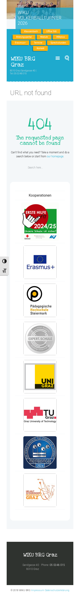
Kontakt (40, 48)
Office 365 (51, 31)
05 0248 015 (57, 565)
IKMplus (60, 37)
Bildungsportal (24, 37)
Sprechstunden (58, 43)
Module (44, 37)
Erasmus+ (20, 43)
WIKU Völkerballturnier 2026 (39, 18)
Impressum (37, 590)
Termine (38, 43)
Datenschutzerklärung (57, 590)
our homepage (55, 156)
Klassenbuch (31, 31)
